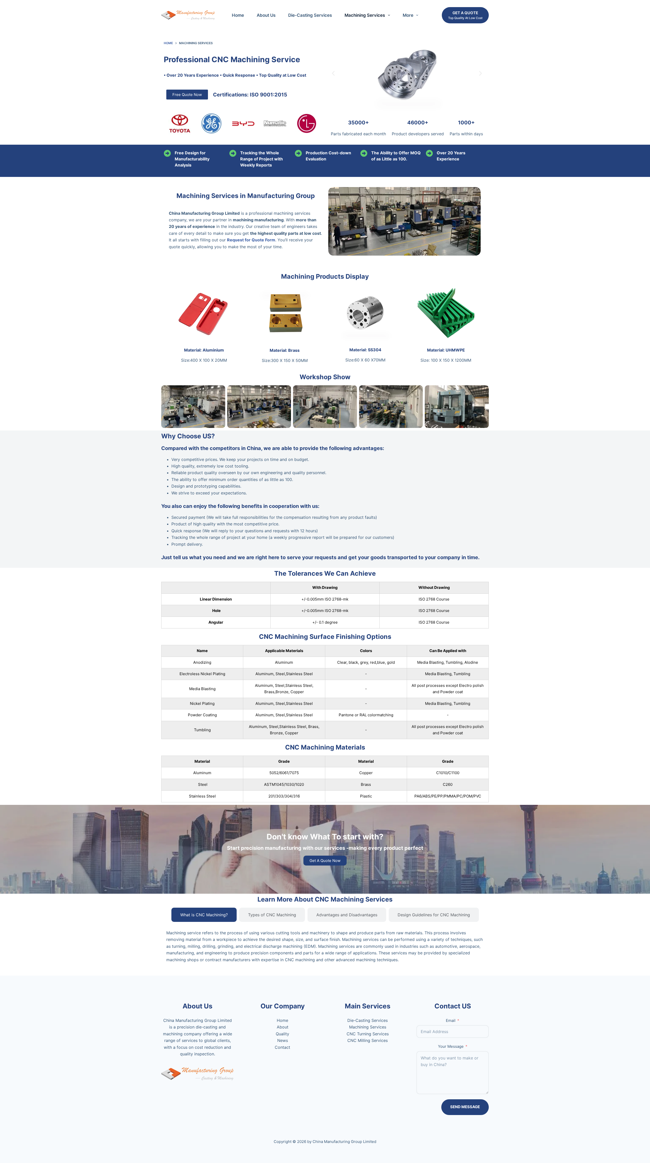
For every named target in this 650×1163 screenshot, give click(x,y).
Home (238, 15)
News (282, 1040)
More (408, 15)
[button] (333, 73)
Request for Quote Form (251, 239)
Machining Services (365, 15)
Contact (282, 1047)
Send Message (465, 1106)
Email (451, 1020)
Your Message (451, 1046)
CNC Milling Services (367, 1040)
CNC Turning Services (368, 1033)
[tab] (204, 915)
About (282, 1026)
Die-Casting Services (310, 15)
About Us (266, 15)
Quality (282, 1033)
